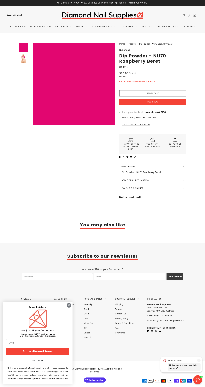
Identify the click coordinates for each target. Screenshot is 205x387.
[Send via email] (131, 157)
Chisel (87, 332)
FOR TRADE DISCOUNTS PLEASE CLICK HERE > (137, 81)
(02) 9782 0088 (165, 315)
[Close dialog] (69, 305)
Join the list (175, 276)
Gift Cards (120, 332)
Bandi (86, 309)
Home (122, 44)
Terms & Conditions (124, 323)
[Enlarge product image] (74, 84)
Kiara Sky (88, 304)
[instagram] (152, 331)
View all (87, 337)
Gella (86, 313)
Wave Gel (88, 323)
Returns (118, 309)
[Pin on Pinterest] (127, 157)
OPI (85, 328)
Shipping (119, 304)
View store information (136, 124)
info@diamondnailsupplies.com (168, 320)
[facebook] (148, 331)
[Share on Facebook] (120, 157)
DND (86, 318)
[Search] (184, 15)
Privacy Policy (121, 318)
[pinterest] (156, 331)
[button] (135, 157)
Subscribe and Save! (38, 351)
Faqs (117, 328)
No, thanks (37, 360)
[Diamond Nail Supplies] (102, 15)
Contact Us (120, 313)
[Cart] (194, 15)
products (132, 44)
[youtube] (160, 331)
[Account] (189, 15)
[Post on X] (124, 157)
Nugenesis (124, 50)
